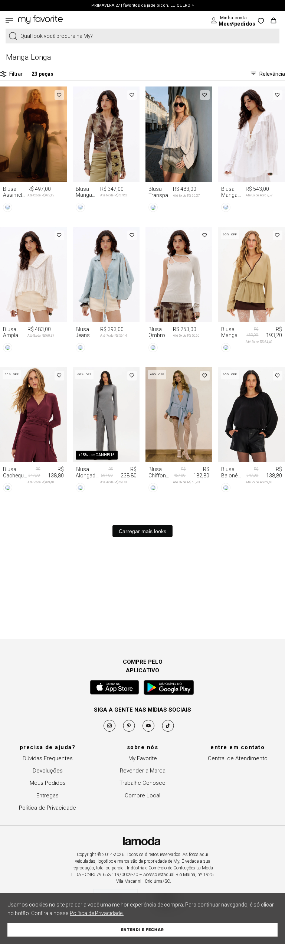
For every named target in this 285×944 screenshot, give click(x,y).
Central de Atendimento (238, 758)
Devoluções (48, 770)
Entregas (47, 795)
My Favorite (142, 758)
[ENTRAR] (227, 20)
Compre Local (142, 795)
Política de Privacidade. (97, 913)
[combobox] (142, 36)
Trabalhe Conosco (142, 783)
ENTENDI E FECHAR (142, 929)
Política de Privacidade (47, 807)
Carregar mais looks (142, 531)
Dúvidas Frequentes (48, 758)
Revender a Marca (143, 770)
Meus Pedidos (48, 783)
